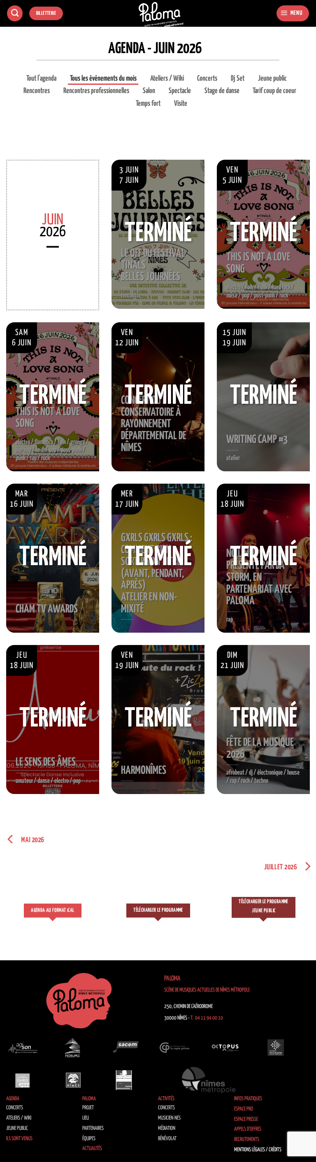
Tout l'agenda (41, 78)
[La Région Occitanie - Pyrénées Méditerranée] (275, 1047)
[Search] (15, 13)
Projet (88, 1108)
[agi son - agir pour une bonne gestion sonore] (22, 1047)
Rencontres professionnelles (96, 91)
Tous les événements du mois (103, 78)
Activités (166, 1098)
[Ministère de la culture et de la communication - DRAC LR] (123, 1080)
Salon (149, 91)
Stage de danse (221, 91)
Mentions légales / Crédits (257, 1150)
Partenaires (93, 1128)
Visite (180, 103)
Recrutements (246, 1139)
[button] (292, 13)
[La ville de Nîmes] (73, 1080)
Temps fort (148, 103)
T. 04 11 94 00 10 (207, 1018)
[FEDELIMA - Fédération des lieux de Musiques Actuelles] (73, 1047)
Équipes (88, 1138)
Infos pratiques (248, 1098)
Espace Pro (243, 1109)
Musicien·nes (169, 1118)
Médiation (166, 1128)
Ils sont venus (19, 1138)
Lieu (85, 1118)
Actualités (92, 1148)
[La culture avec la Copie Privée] (174, 1047)
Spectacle (180, 91)
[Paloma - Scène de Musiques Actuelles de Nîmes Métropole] (161, 14)
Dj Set (237, 78)
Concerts (207, 78)
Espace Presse (246, 1119)
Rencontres (36, 91)
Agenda (12, 1098)
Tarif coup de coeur (274, 91)
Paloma (89, 1098)
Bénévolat (167, 1138)
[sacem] (123, 1047)
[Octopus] (225, 1047)
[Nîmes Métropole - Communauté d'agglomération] (208, 1080)
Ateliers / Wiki (167, 78)
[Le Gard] (22, 1080)
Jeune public (272, 78)
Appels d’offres (247, 1129)
